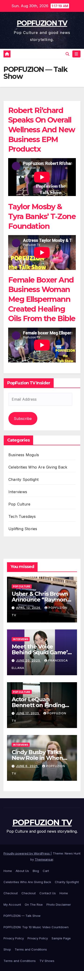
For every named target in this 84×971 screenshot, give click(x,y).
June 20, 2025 (28, 660)
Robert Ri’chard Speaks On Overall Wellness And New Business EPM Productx (41, 129)
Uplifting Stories (22, 528)
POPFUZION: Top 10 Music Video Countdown (36, 927)
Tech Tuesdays (22, 516)
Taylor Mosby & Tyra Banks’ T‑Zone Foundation (42, 216)
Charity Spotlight (23, 479)
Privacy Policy (14, 938)
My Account (12, 904)
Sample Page (61, 938)
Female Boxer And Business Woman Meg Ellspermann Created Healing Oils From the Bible (41, 299)
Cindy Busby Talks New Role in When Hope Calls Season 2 (39, 758)
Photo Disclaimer (58, 904)
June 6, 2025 (27, 766)
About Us (22, 871)
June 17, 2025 (28, 713)
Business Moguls (23, 454)
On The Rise (34, 904)
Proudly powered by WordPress (27, 853)
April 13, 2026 (28, 607)
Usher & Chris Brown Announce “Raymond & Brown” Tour (41, 599)
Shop (7, 949)
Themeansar (44, 859)
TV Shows (46, 961)
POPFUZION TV (42, 23)
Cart (46, 871)
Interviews (17, 491)
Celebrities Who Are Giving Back (37, 467)
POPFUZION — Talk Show (22, 916)
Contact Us (47, 893)
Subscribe (23, 418)
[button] (67, 54)
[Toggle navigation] (76, 54)
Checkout (11, 893)
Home (8, 871)
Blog (36, 871)
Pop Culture (19, 504)
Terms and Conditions (31, 949)
